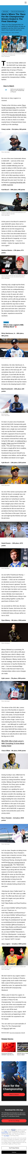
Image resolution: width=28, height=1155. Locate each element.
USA (3, 3)
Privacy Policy (4, 1132)
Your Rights (6, 1135)
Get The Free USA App (14, 1120)
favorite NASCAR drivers (18, 115)
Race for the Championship (15, 1032)
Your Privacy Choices (14, 1147)
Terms (5, 1131)
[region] (14, 1140)
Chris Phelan (5, 32)
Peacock (6, 1028)
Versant (13, 1129)
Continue (14, 1152)
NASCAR (23, 1032)
